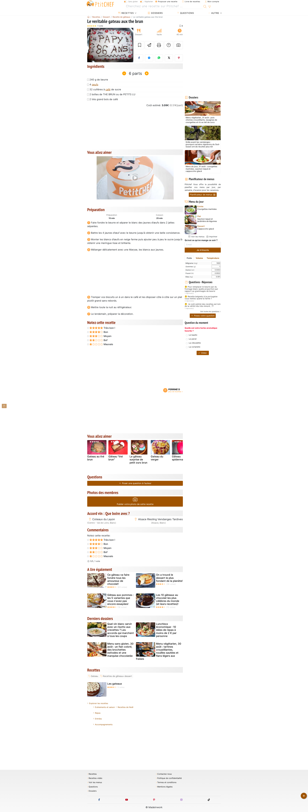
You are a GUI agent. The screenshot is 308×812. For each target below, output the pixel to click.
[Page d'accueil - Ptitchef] (88, 17)
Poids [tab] (189, 258)
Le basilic (193, 335)
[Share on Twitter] (169, 58)
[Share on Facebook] (139, 58)
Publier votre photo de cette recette (135, 504)
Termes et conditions (166, 782)
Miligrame (191, 263)
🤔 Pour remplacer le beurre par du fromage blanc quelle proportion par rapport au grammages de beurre (201, 289)
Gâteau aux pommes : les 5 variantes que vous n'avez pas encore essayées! (120, 599)
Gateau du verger (157, 458)
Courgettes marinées (207, 209)
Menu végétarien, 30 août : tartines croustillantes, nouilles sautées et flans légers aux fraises (158, 651)
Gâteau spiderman (178, 458)
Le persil (192, 339)
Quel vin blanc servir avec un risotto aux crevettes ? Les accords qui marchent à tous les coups (120, 630)
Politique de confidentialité (169, 778)
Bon (105, 332)
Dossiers (156, 13)
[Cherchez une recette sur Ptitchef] (204, 6)
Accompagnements (103, 724)
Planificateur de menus (201, 194)
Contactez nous (164, 774)
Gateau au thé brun (95, 458)
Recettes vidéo (95, 778)
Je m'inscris (203, 250)
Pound (190, 273)
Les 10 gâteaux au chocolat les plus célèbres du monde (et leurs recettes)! (167, 599)
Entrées (98, 718)
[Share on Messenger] (149, 58)
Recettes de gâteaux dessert (117, 676)
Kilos (189, 277)
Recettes (127, 13)
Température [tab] (213, 258)
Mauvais (108, 344)
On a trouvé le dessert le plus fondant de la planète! (169, 577)
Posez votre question (204, 315)
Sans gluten (133, 1)
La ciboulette (195, 343)
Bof (105, 340)
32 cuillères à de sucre (105, 89)
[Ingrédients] (4, 406)
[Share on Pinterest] (179, 58)
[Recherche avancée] (209, 6)
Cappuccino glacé (205, 229)
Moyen (107, 336)
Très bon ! (109, 328)
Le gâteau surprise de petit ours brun (138, 459)
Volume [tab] (199, 258)
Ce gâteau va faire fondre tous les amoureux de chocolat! (118, 579)
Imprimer (213, 236)
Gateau (94, 676)
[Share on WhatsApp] (159, 58)
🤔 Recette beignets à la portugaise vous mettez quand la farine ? (201, 298)
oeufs (95, 84)
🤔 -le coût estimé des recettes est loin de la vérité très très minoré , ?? (203, 305)
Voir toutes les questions (209, 311)
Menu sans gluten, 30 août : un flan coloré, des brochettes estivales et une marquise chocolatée (120, 649)
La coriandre (194, 347)
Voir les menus (197, 236)
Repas (97, 713)
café (108, 89)
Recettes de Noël (125, 707)
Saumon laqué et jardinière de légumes (207, 220)
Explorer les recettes (98, 703)
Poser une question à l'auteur (136, 483)
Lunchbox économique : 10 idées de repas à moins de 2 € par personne (166, 630)
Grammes (191, 267)
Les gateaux (114, 683)
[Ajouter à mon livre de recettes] (139, 45)
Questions (186, 13)
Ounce (190, 270)
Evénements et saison (105, 707)
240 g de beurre (99, 79)
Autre (215, 13)
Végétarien (148, 1)
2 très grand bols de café (104, 99)
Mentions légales (165, 787)
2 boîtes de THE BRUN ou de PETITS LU (112, 94)
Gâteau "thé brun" (115, 458)
